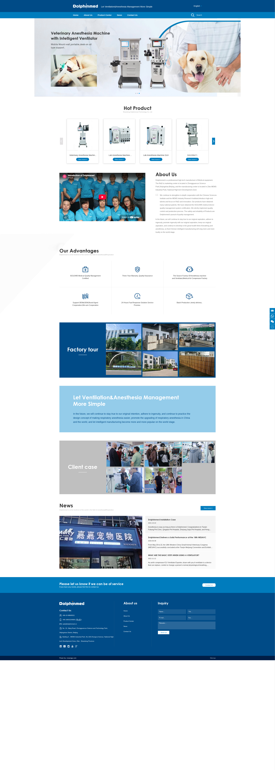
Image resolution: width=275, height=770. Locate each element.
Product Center (105, 15)
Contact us (209, 585)
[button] (135, 93)
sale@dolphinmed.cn (70, 624)
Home (75, 15)
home (126, 611)
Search (199, 15)
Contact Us (132, 15)
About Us (88, 15)
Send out (164, 632)
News (119, 15)
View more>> (82, 159)
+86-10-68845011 (69, 615)
